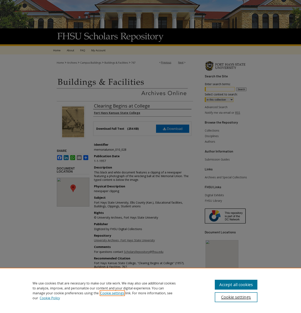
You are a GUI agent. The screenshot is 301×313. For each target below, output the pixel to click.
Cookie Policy (50, 298)
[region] (150, 290)
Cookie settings (112, 293)
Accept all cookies (236, 284)
